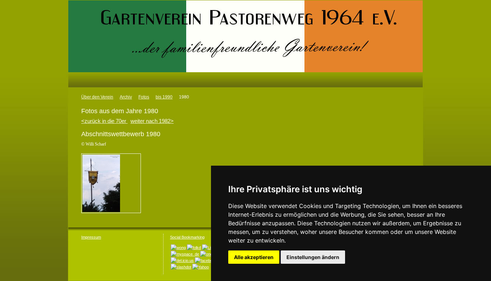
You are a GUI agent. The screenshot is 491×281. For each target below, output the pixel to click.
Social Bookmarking (187, 237)
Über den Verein (97, 97)
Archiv (126, 97)
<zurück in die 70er (104, 121)
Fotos (143, 97)
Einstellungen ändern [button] (312, 257)
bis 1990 (164, 97)
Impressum (91, 237)
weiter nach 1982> (152, 121)
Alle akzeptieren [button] (254, 257)
